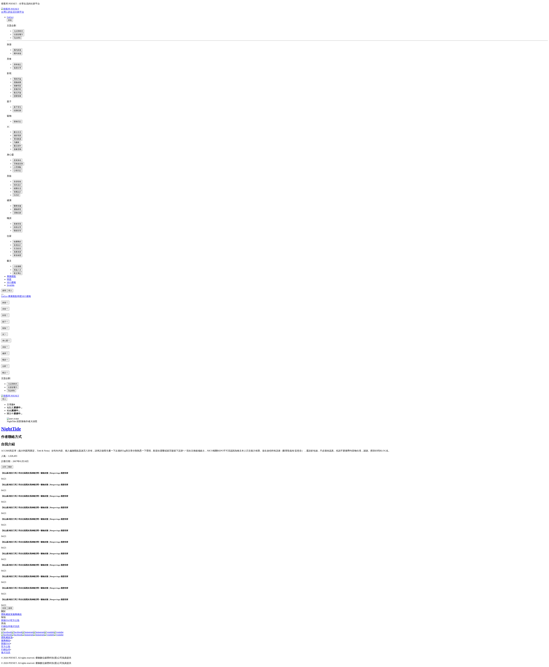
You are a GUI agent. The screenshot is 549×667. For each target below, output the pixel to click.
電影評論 (17, 79)
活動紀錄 (17, 213)
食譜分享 (17, 68)
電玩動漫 (17, 139)
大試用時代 (18, 31)
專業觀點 (11, 276)
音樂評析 (17, 89)
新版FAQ (5, 620)
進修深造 (17, 224)
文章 (4, 467)
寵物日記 (17, 121)
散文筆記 (17, 273)
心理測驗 (17, 167)
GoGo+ (10, 17)
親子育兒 (17, 107)
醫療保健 (17, 206)
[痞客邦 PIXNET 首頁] (10, 396)
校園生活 (17, 188)
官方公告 (14, 620)
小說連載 (17, 266)
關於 (10, 467)
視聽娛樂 (17, 82)
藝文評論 (17, 93)
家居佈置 (17, 255)
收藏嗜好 (17, 242)
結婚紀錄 (17, 110)
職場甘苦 (17, 231)
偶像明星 (17, 86)
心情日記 (17, 170)
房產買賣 (17, 252)
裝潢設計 (17, 245)
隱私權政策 (7, 614)
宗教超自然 (18, 164)
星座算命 (17, 160)
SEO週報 (11, 282)
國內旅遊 (17, 50)
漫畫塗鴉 (17, 149)
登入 (10, 290)
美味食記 (17, 64)
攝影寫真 (17, 135)
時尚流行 (17, 185)
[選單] (2, 294)
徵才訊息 (14, 626)
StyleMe (17, 38)
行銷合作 (5, 626)
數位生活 (17, 132)
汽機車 (16, 142)
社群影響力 (18, 34)
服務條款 (17, 614)
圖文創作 (17, 146)
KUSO (16, 195)
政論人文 (17, 270)
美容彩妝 (17, 181)
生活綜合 (17, 248)
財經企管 (17, 227)
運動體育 (17, 209)
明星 (9, 279)
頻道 (10, 20)
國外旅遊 (17, 53)
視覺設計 (17, 192)
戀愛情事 (17, 96)
